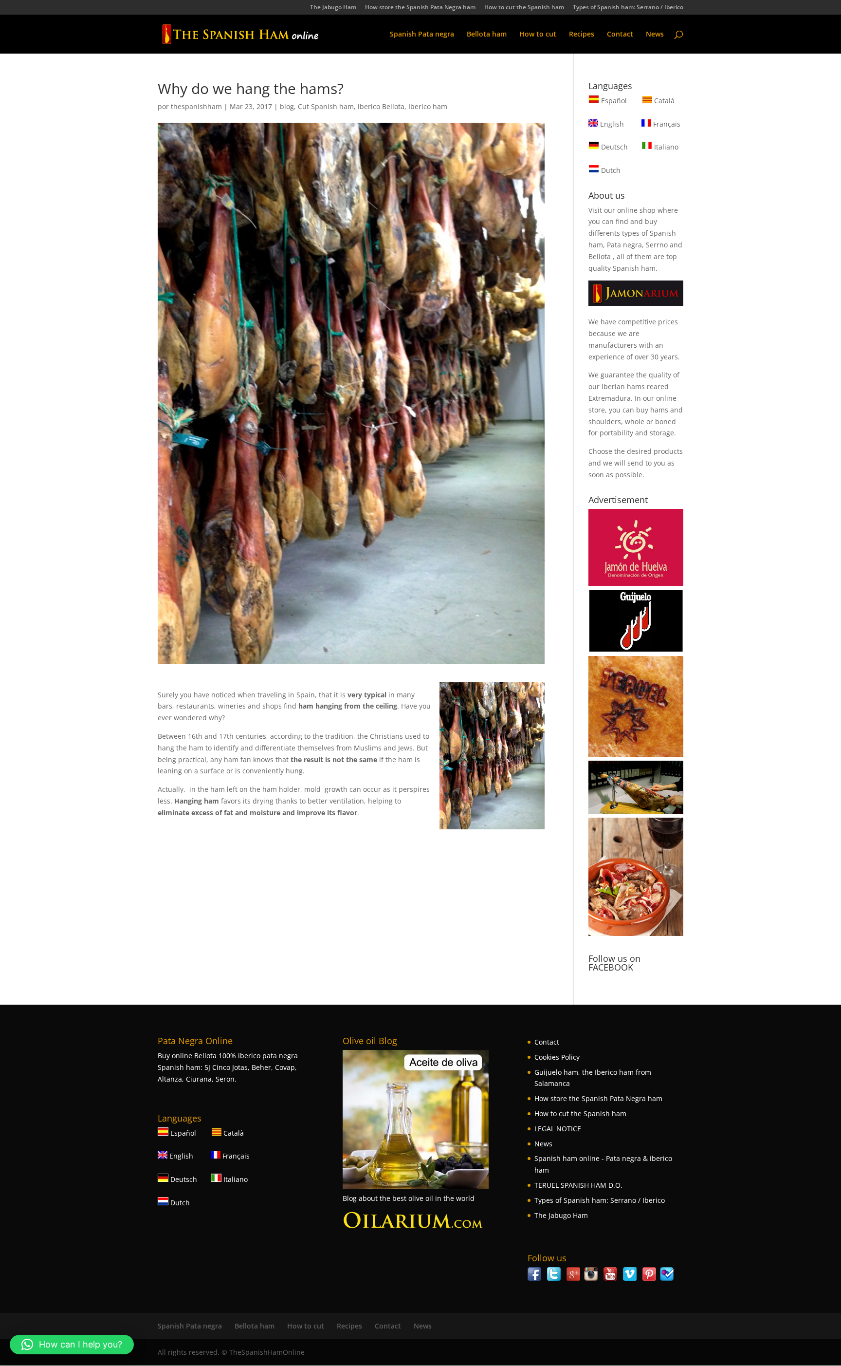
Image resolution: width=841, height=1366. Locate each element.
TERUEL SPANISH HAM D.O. (578, 1185)
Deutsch (613, 146)
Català (663, 100)
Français (665, 124)
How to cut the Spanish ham (524, 7)
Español (614, 100)
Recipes (581, 34)
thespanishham (196, 106)
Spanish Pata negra (422, 34)
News (655, 34)
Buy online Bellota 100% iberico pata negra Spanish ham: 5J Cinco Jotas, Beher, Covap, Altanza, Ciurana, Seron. (228, 1067)
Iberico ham (427, 106)
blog (287, 106)
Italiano (665, 146)
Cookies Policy (557, 1057)
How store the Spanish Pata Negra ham (420, 7)
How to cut (537, 34)
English (611, 124)
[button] (72, 1344)
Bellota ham (487, 34)
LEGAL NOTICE (557, 1128)
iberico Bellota (381, 106)
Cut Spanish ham (326, 106)
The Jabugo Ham (333, 7)
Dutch (610, 170)
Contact (620, 34)
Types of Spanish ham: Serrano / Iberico (628, 7)
